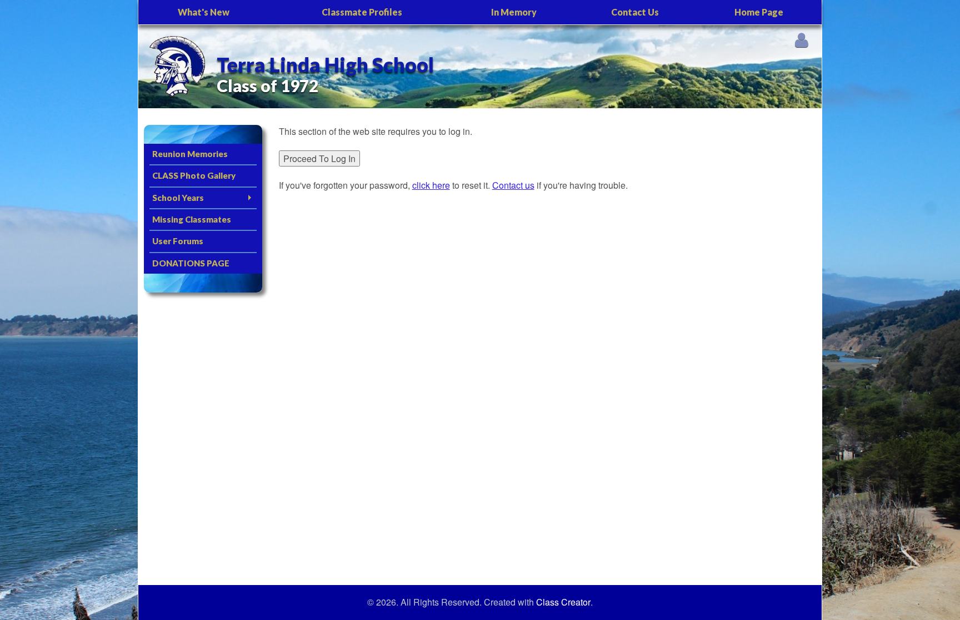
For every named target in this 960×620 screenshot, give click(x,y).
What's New (203, 12)
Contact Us (635, 12)
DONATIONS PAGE (190, 263)
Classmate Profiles (362, 12)
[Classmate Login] (801, 39)
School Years (178, 198)
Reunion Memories (190, 154)
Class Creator (563, 602)
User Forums (177, 241)
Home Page (758, 12)
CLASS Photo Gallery (194, 175)
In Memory (514, 12)
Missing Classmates (191, 219)
